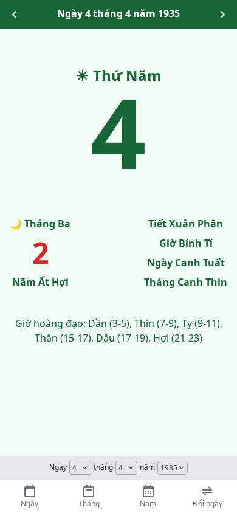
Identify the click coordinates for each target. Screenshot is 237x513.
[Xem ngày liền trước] (14, 14)
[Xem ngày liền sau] (222, 14)
